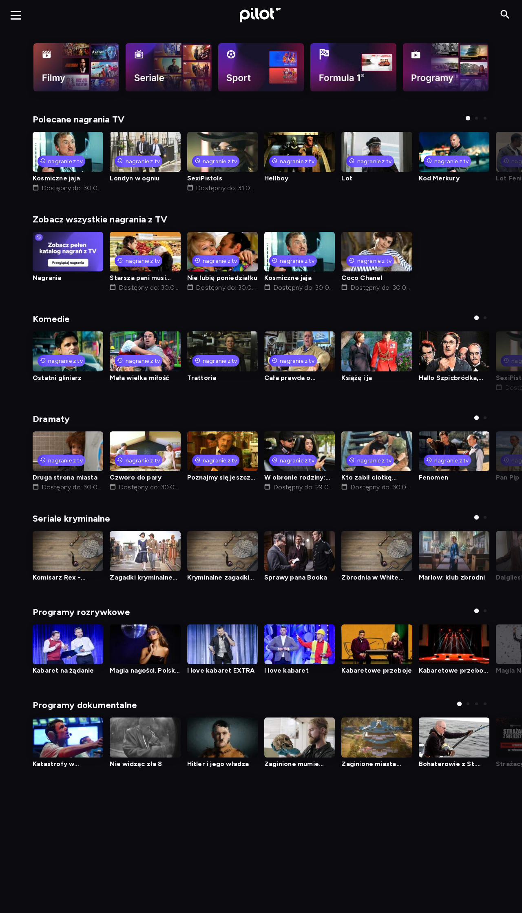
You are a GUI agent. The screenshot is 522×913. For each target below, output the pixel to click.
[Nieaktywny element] (76, 67)
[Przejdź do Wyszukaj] (505, 14)
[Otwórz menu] (16, 15)
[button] (468, 118)
